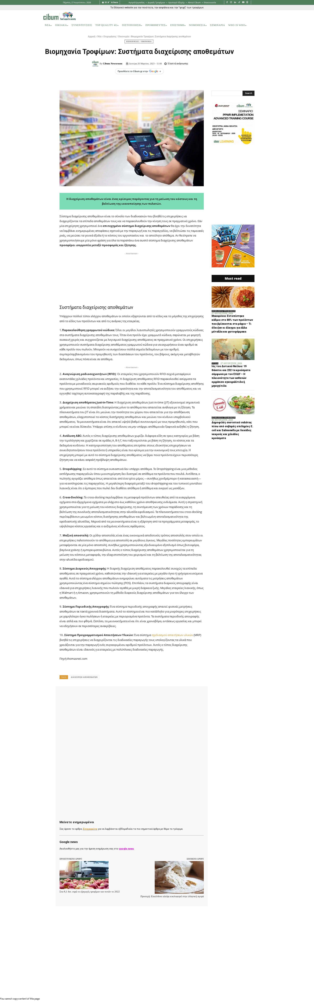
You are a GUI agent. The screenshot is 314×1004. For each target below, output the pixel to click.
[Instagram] (231, 2)
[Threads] (247, 2)
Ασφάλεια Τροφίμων (224, 311)
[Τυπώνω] (139, 693)
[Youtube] (243, 2)
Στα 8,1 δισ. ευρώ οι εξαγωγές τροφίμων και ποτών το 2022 (90, 891)
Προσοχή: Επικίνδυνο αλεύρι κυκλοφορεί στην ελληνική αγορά (172, 896)
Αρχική (91, 36)
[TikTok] (239, 2)
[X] (94, 693)
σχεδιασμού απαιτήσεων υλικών (172, 635)
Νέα (99, 36)
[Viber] (147, 693)
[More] (162, 693)
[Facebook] (227, 2)
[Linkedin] (235, 2)
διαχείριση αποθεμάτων (84, 677)
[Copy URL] (154, 693)
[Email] (132, 693)
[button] (266, 25)
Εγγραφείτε (90, 828)
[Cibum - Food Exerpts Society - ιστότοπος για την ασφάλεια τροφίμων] (59, 16)
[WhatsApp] (109, 693)
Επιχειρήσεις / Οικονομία (116, 36)
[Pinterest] (102, 693)
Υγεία (215, 363)
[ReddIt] (124, 693)
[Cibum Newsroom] (96, 63)
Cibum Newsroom (112, 63)
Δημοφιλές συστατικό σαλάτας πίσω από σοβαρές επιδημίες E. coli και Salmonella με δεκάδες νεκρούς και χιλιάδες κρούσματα (232, 430)
